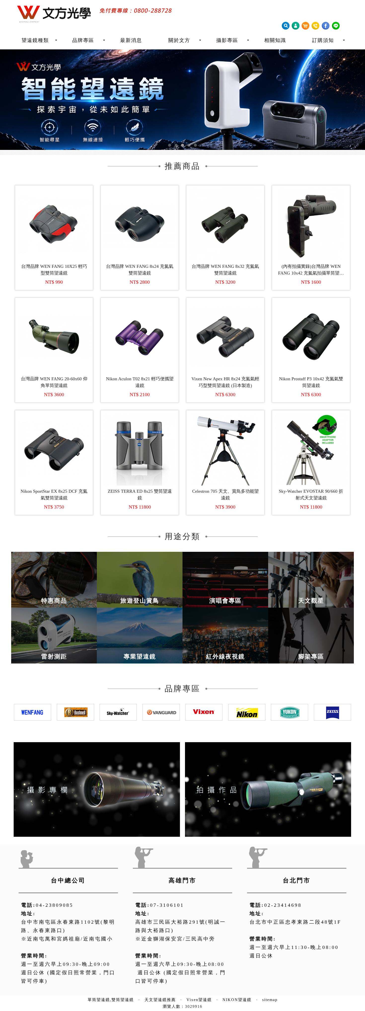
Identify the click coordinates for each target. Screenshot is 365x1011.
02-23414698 (283, 890)
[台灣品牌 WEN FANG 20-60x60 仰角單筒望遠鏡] (54, 322)
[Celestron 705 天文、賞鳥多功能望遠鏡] (225, 434)
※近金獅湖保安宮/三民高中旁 (175, 924)
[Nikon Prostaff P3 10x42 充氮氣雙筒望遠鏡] (311, 322)
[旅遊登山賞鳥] (139, 565)
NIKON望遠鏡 (237, 985)
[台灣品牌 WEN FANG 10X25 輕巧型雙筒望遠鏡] (54, 210)
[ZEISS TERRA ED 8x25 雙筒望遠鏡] (139, 434)
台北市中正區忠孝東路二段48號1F (295, 907)
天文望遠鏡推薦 (160, 985)
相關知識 (275, 40)
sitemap (270, 985)
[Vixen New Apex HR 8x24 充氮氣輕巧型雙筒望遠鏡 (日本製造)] (225, 322)
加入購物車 (56, 242)
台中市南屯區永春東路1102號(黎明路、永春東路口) (68, 912)
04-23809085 (54, 890)
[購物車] (305, 25)
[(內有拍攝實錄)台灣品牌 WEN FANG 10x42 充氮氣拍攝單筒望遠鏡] (311, 210)
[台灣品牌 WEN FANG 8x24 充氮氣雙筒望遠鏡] (139, 210)
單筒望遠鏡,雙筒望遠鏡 (111, 985)
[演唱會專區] (225, 565)
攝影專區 (227, 40)
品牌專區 (83, 40)
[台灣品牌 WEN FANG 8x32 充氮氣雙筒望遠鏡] (225, 210)
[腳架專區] (311, 621)
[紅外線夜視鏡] (225, 621)
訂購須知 (323, 40)
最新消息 (131, 40)
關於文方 (179, 40)
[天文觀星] (311, 565)
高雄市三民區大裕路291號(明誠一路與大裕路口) (180, 912)
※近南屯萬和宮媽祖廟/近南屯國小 (67, 924)
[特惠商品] (54, 565)
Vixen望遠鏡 (199, 985)
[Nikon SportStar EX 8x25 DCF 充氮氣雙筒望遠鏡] (54, 434)
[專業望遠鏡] (139, 621)
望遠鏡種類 (35, 40)
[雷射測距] (54, 621)
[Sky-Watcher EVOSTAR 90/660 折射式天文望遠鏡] (311, 434)
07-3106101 (167, 890)
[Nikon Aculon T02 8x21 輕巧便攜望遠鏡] (139, 322)
